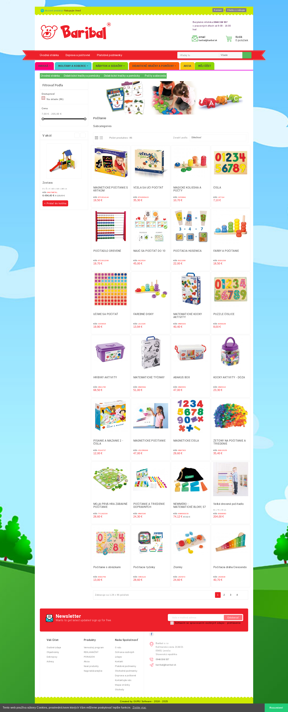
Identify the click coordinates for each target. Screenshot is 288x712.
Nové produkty (91, 666)
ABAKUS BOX (181, 377)
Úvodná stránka (49, 55)
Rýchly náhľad (114, 181)
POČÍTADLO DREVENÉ (107, 250)
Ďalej (243, 595)
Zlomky (177, 567)
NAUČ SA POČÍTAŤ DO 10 (149, 250)
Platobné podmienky (109, 55)
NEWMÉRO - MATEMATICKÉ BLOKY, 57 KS (189, 507)
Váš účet (53, 640)
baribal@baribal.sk (208, 40)
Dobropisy (52, 657)
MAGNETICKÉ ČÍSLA (186, 440)
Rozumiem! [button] (276, 707)
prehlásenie (234, 623)
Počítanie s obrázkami (106, 567)
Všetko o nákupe (236, 10)
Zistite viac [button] (139, 707)
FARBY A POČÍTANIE (226, 250)
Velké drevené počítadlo (228, 503)
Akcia (87, 661)
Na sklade (55, 99)
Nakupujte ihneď (72, 10)
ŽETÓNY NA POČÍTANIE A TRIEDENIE (229, 442)
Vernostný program (94, 647)
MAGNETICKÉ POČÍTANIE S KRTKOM (110, 189)
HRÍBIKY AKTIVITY (105, 377)
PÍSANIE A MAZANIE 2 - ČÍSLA (108, 442)
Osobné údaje (54, 647)
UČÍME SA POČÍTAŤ (105, 314)
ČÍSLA (217, 187)
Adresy (50, 661)
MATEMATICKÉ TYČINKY (149, 377)
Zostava (47, 182)
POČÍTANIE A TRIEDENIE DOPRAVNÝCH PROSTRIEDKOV (149, 507)
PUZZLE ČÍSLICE (223, 314)
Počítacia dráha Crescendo (230, 567)
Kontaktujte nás (123, 680)
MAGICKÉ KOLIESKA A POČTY (187, 189)
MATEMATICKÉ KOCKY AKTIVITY (187, 316)
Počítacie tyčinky (144, 567)
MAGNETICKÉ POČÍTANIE (149, 440)
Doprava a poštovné (78, 55)
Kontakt (218, 10)
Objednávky (53, 652)
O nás (118, 647)
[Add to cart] (107, 181)
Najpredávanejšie (93, 671)
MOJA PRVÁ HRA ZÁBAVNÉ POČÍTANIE (110, 505)
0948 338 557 (162, 659)
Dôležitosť (218, 138)
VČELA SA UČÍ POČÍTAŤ (148, 187)
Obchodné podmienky (126, 671)
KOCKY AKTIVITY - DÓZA (229, 377)
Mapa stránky (122, 685)
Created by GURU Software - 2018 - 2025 (144, 701)
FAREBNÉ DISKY (143, 314)
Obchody (119, 689)
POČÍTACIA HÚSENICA (187, 250)
